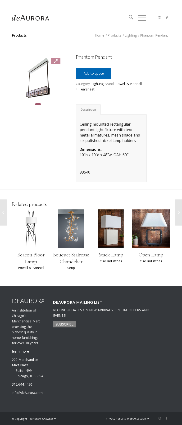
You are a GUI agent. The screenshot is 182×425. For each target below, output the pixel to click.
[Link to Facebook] (166, 17)
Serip (71, 267)
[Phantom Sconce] (178, 212)
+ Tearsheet (85, 89)
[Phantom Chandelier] (3, 212)
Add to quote (94, 73)
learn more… (22, 351)
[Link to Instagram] (159, 17)
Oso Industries (111, 261)
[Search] (128, 17)
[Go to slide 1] (38, 104)
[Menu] (139, 17)
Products (19, 35)
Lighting (97, 83)
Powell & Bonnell (128, 83)
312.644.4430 (19, 3)
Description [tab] (88, 109)
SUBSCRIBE (64, 324)
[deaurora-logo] (30, 17)
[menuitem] (128, 17)
